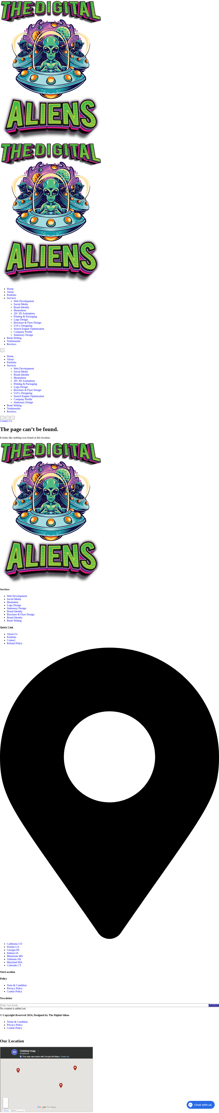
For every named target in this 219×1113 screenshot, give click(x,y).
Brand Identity (21, 307)
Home (10, 288)
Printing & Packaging (25, 316)
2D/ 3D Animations (24, 313)
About (10, 291)
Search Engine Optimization (29, 328)
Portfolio (11, 295)
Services (11, 298)
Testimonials (13, 341)
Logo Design (21, 319)
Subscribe (214, 1005)
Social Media (21, 304)
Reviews (11, 344)
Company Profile (23, 331)
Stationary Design (23, 334)
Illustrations (20, 310)
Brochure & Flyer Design (27, 322)
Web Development (24, 301)
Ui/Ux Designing (23, 325)
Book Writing (14, 338)
